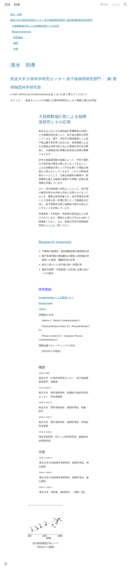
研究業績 (18, 37)
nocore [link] (116, 4)
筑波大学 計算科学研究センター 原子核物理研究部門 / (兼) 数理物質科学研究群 (51, 20)
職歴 (15, 43)
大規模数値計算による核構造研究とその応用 (35, 26)
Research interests (21, 31)
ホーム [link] (104, 4)
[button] (125, 4)
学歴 (15, 49)
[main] (64, 81)
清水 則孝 (16, 14)
